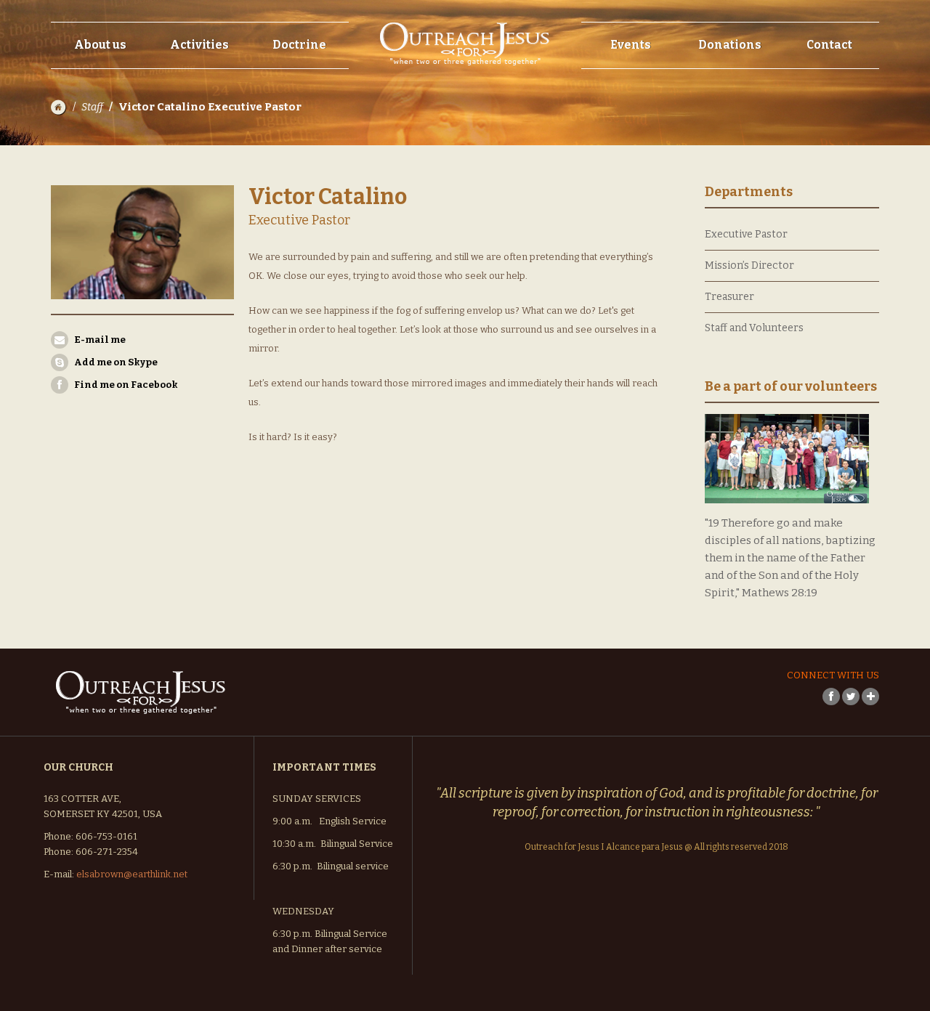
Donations (729, 45)
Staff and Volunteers (754, 328)
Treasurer (729, 297)
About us (100, 45)
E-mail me (100, 339)
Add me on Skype (116, 362)
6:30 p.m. (292, 866)
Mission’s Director (749, 265)
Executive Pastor (746, 234)
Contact (829, 45)
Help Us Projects (739, 103)
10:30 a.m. (294, 843)
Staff (92, 107)
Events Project (634, 103)
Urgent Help (729, 135)
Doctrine (299, 45)
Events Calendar (640, 72)
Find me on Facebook (126, 384)
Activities (199, 45)
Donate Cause (732, 72)
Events (630, 45)
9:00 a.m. (292, 821)
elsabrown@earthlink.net (131, 874)
